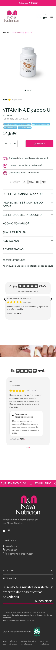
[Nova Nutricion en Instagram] (9, 531)
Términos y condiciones (44, 642)
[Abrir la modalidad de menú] (52, 16)
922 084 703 (11, 546)
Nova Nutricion (23, 612)
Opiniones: (24, 3)
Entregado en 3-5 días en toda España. (26, 165)
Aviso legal (5, 642)
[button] (5, 299)
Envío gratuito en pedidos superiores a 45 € (28, 158)
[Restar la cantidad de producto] (5, 143)
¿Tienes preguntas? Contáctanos (24, 172)
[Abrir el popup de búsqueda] (39, 16)
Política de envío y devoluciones (28, 642)
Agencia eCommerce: (11, 620)
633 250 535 (11, 549)
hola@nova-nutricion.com (19, 553)
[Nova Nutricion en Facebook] (4, 531)
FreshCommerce (27, 620)
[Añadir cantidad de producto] (14, 143)
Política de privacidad (13, 642)
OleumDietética (14, 523)
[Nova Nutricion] (12, 16)
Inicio (6, 32)
